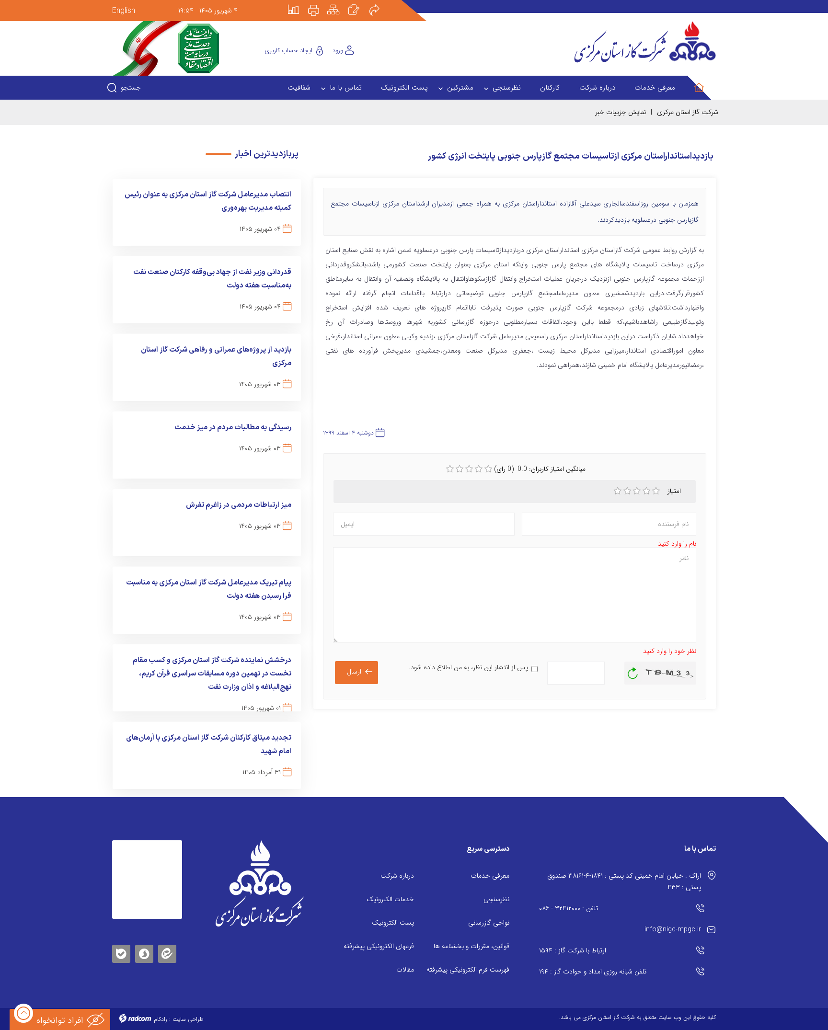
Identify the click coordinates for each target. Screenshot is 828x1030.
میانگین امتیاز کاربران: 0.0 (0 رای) (540, 469)
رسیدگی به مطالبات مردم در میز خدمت (232, 427)
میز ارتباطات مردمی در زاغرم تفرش (238, 505)
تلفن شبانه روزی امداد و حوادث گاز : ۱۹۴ (592, 971)
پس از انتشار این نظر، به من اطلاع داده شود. (468, 667)
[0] (450, 469)
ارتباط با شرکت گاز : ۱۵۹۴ (572, 950)
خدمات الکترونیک (390, 899)
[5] (656, 491)
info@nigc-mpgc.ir (672, 929)
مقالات (405, 969)
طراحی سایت (187, 1019)
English (123, 11)
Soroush (144, 952)
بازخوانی (633, 670)
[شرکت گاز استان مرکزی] (259, 883)
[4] (646, 491)
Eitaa (167, 946)
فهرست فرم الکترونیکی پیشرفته (467, 969)
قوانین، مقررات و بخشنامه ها (471, 946)
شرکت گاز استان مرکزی (687, 112)
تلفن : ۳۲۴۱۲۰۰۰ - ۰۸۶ (568, 908)
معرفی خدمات (490, 875)
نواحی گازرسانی (488, 922)
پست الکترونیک (393, 922)
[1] (617, 491)
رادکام (160, 1019)
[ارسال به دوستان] (379, 3)
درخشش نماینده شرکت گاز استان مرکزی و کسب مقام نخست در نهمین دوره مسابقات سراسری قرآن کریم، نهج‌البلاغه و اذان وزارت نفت (212, 674)
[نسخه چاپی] (319, 3)
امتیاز (675, 491)
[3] (636, 491)
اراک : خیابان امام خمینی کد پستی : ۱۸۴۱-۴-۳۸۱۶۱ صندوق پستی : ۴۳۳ (624, 881)
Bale (121, 952)
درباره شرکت (397, 875)
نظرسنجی (496, 899)
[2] (627, 491)
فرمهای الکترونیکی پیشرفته (379, 946)
